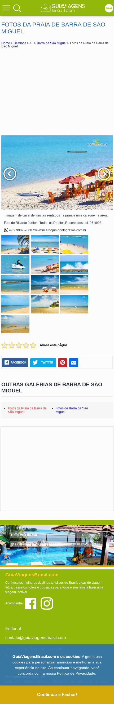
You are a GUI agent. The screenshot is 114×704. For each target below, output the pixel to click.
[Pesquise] (17, 8)
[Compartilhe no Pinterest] (63, 362)
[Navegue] (7, 8)
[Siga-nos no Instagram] (48, 603)
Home (5, 43)
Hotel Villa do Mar (24, 535)
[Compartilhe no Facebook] (15, 362)
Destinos (20, 43)
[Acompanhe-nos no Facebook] (32, 603)
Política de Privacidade (76, 673)
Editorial (13, 628)
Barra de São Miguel (52, 43)
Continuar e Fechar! (57, 694)
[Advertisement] (57, 92)
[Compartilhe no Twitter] (43, 362)
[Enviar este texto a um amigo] (74, 362)
